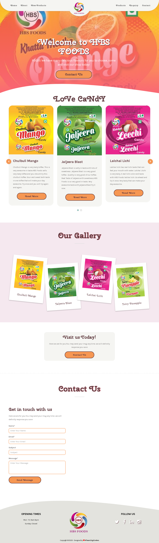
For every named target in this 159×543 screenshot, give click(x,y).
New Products (38, 5)
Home (14, 5)
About (24, 5)
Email (12, 437)
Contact (146, 5)
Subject (12, 447)
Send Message (25, 480)
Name (12, 426)
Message (13, 458)
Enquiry (133, 5)
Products (121, 5)
